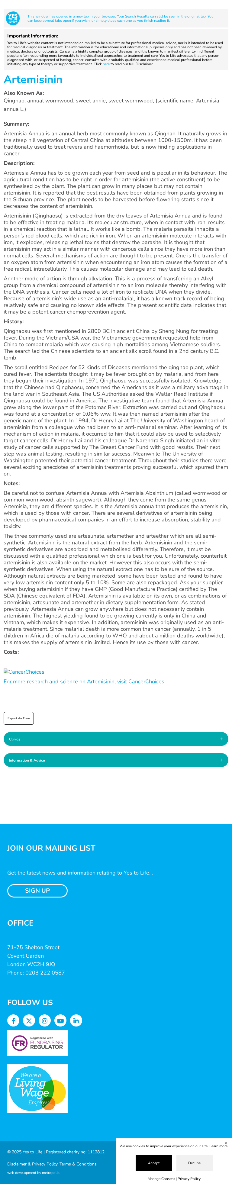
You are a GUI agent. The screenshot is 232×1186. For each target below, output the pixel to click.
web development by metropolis (33, 1172)
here (106, 64)
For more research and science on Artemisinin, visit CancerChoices (84, 681)
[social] (13, 1021)
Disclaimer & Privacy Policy (32, 1164)
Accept (154, 1163)
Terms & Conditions (78, 1164)
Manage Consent (161, 1178)
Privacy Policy (189, 1178)
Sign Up (37, 891)
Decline (194, 1163)
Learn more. (218, 1146)
